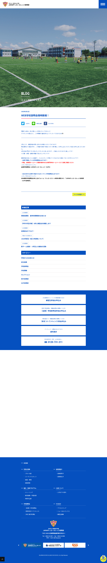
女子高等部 (25, 283)
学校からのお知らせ (27, 258)
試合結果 (24, 262)
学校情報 (24, 270)
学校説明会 (25, 266)
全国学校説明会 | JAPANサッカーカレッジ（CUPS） (36, 167)
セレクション (25, 275)
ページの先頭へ (78, 194)
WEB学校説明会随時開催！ (35, 115)
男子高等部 (25, 279)
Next (88, 545)
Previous (19, 545)
